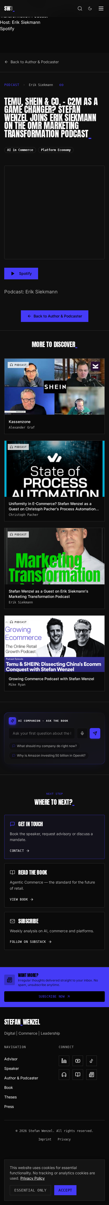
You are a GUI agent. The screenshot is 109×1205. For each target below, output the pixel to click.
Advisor (10, 1059)
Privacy (64, 1139)
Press (9, 1106)
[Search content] (80, 8)
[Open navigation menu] (101, 8)
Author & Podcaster (21, 1078)
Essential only (30, 1190)
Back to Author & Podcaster (35, 62)
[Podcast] (64, 1074)
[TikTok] (91, 1061)
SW (9, 8)
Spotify (7, 28)
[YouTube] (77, 1061)
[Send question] (95, 733)
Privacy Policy (32, 1178)
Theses (10, 1097)
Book (8, 1087)
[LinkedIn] (64, 1061)
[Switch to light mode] (90, 8)
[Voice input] (82, 733)
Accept (65, 1190)
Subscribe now (52, 996)
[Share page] (61, 85)
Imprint (44, 1139)
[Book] (77, 1074)
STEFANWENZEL (22, 1022)
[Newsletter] (91, 1074)
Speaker (11, 1068)
